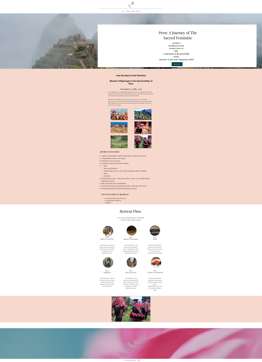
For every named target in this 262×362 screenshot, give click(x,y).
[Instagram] (138, 360)
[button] (127, 11)
